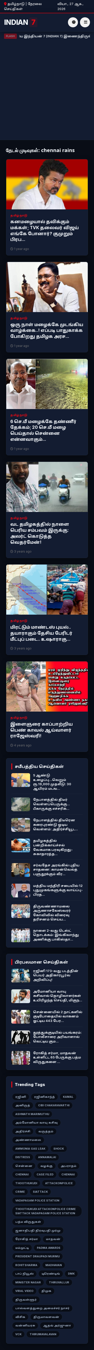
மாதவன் (53, 1239)
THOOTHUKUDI (26, 1183)
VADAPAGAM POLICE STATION (37, 1200)
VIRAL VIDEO (24, 1291)
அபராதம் (68, 1166)
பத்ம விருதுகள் (28, 1222)
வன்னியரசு (25, 1325)
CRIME (20, 1191)
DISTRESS (22, 1157)
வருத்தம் (45, 1131)
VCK (18, 1334)
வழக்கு (46, 1166)
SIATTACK (40, 1191)
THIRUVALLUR (59, 1282)
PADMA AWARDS (48, 1248)
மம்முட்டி (22, 1248)
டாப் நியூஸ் (24, 1273)
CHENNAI (22, 1174)
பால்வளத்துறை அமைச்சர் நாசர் (42, 1308)
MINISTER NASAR (28, 1282)
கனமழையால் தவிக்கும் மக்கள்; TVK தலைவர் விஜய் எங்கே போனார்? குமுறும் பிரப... (44, 230)
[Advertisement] (47, 88)
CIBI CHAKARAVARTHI (53, 1105)
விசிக (20, 1317)
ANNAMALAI (47, 1157)
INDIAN (19, 22)
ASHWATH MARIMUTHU (32, 1114)
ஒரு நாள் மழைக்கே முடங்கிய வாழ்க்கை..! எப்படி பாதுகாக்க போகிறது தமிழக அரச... (46, 330)
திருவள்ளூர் (26, 1299)
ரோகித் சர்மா (26, 1239)
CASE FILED (45, 1174)
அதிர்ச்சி (22, 1131)
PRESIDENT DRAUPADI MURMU (37, 1256)
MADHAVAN (53, 1265)
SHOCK (58, 1148)
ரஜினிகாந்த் (44, 1097)
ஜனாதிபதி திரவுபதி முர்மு (37, 1230)
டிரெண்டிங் (51, 1273)
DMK (71, 1273)
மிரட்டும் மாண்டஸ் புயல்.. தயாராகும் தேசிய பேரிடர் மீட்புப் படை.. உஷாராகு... (41, 633)
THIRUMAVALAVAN (43, 1334)
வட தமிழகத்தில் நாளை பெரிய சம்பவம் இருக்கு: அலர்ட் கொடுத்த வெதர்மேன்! (39, 533)
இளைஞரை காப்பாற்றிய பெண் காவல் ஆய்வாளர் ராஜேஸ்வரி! (41, 730)
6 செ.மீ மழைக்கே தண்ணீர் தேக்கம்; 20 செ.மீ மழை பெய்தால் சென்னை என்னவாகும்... (43, 430)
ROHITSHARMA (26, 1265)
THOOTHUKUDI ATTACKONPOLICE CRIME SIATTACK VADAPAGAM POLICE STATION (45, 1211)
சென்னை (23, 1166)
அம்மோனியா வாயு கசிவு (36, 1122)
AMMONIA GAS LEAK (30, 1148)
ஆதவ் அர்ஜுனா (57, 1325)
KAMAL (68, 1097)
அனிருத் (22, 1105)
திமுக (46, 1291)
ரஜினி (20, 1097)
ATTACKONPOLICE (59, 1183)
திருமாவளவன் (46, 1317)
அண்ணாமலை (28, 1140)
